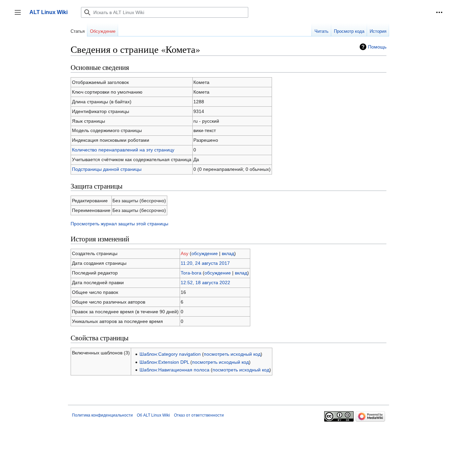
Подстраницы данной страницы (107, 169)
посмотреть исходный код (232, 354)
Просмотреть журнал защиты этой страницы (119, 223)
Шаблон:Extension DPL (164, 362)
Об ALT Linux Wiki (153, 415)
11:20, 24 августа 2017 (205, 263)
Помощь (377, 46)
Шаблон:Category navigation (170, 354)
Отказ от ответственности (199, 415)
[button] (439, 12)
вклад (228, 253)
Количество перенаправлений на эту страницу (123, 149)
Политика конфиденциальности (102, 415)
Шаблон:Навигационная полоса (174, 369)
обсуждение (204, 253)
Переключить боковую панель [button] (19, 15)
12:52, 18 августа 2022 (205, 282)
